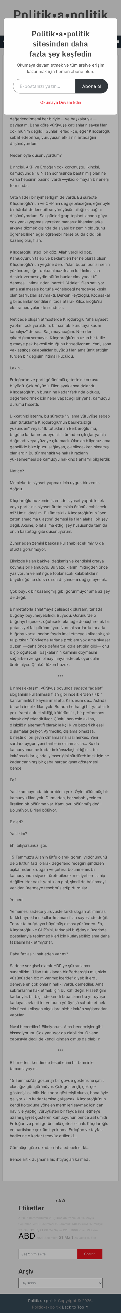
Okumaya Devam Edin (60, 102)
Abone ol (91, 86)
